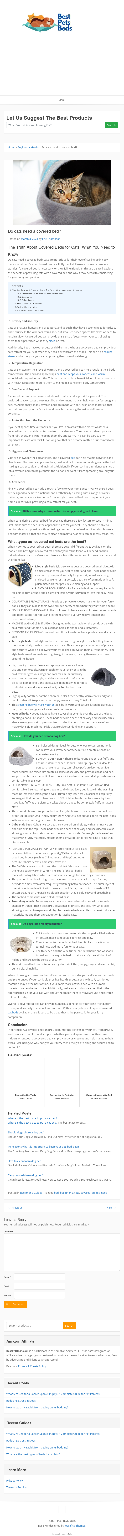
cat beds (13, 1012)
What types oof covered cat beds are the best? (42, 293)
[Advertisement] (62, 71)
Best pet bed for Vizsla (27, 307)
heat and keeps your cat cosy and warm (81, 374)
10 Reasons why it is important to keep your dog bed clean (43, 1146)
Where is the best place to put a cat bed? (32, 1118)
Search (111, 125)
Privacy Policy (14, 1480)
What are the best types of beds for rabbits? (33, 1454)
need (104, 1192)
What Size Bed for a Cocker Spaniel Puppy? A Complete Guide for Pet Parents (53, 1394)
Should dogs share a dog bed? (26, 1132)
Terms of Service (16, 1487)
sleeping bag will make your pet (36, 704)
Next (109, 1207)
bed (73, 458)
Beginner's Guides (29, 147)
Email (7, 1286)
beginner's (66, 1192)
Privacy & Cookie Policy (32, 1366)
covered (85, 1192)
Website (7, 1295)
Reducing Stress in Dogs (21, 1400)
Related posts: (28, 300)
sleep (52, 341)
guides (96, 1192)
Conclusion (27, 297)
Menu (62, 100)
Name (7, 1277)
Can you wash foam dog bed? (25, 1175)
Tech (69, 1534)
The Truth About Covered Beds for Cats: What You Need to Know (47, 290)
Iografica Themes (75, 1525)
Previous (17, 1207)
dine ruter (61, 1534)
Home (11, 147)
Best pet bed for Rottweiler (30, 303)
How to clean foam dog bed (24, 1161)
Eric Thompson (51, 239)
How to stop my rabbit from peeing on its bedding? (37, 1407)
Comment (9, 1231)
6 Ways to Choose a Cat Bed (30, 310)
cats (76, 1192)
